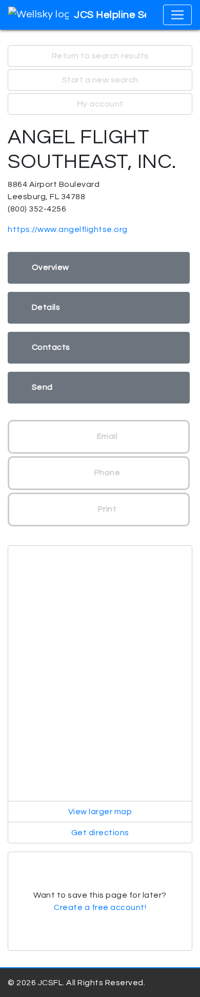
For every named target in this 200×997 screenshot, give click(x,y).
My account (100, 104)
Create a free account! (100, 907)
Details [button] (46, 307)
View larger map (100, 812)
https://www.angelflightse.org (68, 229)
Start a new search (100, 80)
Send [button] (42, 387)
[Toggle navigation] (177, 15)
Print (106, 509)
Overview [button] (50, 267)
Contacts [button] (51, 347)
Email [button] (106, 436)
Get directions (100, 833)
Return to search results (100, 56)
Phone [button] (106, 473)
